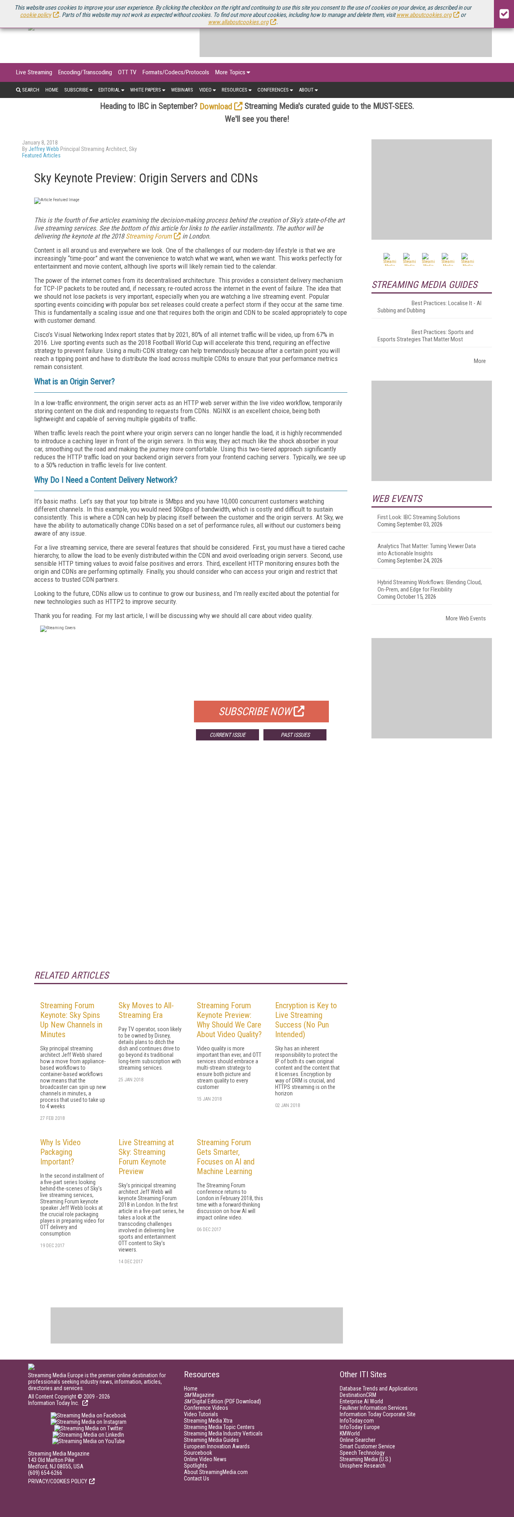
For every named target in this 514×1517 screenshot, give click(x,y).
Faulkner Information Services (374, 1408)
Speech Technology (362, 1453)
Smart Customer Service (367, 1446)
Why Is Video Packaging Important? (60, 1152)
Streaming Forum (149, 236)
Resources (234, 90)
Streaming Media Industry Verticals (223, 1433)
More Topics (230, 72)
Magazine (199, 1395)
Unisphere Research (363, 1465)
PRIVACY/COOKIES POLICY (57, 1481)
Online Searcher (357, 1440)
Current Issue (227, 735)
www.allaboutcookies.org (238, 22)
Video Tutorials (201, 1414)
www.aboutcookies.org (423, 14)
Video (205, 90)
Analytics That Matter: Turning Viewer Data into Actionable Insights (426, 549)
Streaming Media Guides (211, 1440)
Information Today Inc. (54, 1403)
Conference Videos (206, 1408)
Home (51, 90)
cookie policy (35, 14)
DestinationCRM (358, 1395)
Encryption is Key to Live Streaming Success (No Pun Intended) (306, 1020)
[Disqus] (190, 865)
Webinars (182, 90)
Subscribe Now (255, 711)
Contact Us (196, 1478)
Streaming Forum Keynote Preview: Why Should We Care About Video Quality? (229, 1020)
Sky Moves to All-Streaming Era (146, 1010)
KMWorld (350, 1433)
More (480, 361)
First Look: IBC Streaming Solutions (418, 517)
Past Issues (295, 735)
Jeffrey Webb (44, 149)
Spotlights (195, 1465)
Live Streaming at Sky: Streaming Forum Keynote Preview (146, 1157)
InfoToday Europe (360, 1427)
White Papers (145, 90)
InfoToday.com (357, 1420)
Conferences (273, 90)
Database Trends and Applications (379, 1388)
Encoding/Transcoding (85, 72)
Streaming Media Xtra (208, 1420)
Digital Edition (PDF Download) (222, 1401)
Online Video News (205, 1459)
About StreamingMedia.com (216, 1472)
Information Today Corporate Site (378, 1414)
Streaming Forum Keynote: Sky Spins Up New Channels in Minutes (71, 1020)
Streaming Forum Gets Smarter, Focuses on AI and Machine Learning (226, 1157)
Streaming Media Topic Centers (219, 1427)
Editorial (109, 90)
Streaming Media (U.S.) (365, 1459)
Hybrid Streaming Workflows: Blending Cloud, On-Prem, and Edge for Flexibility (429, 586)
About (306, 90)
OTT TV (127, 72)
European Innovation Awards (217, 1446)
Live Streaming (34, 72)
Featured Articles (41, 155)
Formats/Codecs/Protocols (176, 72)
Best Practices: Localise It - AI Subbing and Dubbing (429, 307)
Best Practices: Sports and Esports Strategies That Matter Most (425, 335)
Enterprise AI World (361, 1401)
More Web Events (466, 618)
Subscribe (76, 90)
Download (216, 106)
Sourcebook (198, 1453)
